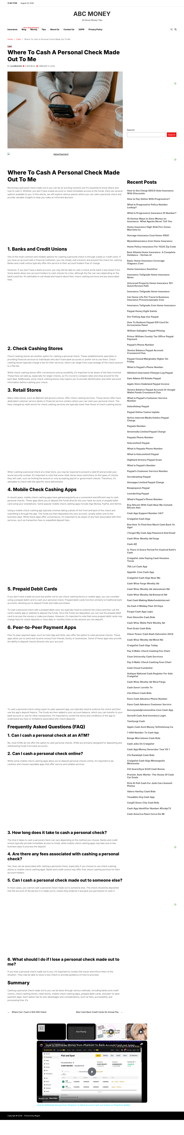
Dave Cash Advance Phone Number (147, 698)
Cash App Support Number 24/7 (145, 513)
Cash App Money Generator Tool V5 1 (148, 749)
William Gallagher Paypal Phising (146, 330)
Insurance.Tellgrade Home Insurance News (148, 276)
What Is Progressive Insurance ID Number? (151, 213)
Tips (44, 29)
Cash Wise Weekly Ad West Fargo (146, 682)
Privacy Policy (95, 29)
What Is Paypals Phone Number (145, 448)
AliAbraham (16, 66)
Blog (24, 29)
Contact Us (69, 29)
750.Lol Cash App (137, 566)
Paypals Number (136, 426)
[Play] (111, 1032)
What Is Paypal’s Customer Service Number (147, 399)
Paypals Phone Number (140, 437)
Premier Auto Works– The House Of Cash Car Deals (150, 776)
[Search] (176, 29)
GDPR (81, 29)
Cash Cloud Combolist (140, 668)
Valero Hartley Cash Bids (141, 791)
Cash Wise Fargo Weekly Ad (143, 583)
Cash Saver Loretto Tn (140, 687)
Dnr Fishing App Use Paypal (143, 316)
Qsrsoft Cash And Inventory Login (146, 715)
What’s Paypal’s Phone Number (145, 499)
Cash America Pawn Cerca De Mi (146, 814)
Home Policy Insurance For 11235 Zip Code (151, 246)
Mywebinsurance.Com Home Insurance (149, 241)
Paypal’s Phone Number (140, 344)
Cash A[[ (132, 544)
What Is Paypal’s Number (141, 465)
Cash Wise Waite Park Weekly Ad (146, 623)
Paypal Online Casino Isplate (143, 412)
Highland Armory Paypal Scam (144, 459)
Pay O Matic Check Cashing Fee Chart (148, 651)
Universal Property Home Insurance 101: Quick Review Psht (150, 284)
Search (131, 130)
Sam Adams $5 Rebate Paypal (144, 378)
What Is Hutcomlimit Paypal (143, 454)
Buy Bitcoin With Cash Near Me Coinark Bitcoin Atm (149, 506)
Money (33, 29)
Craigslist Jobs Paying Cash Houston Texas (148, 559)
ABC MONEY (92, 14)
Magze (37, 1116)
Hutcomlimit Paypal (138, 443)
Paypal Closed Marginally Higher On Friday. (147, 360)
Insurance (12, 29)
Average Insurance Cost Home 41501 (148, 235)
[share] (141, 1044)
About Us (54, 29)
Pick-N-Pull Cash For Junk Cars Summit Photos (149, 784)
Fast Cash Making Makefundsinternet (148, 600)
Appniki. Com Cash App (140, 572)
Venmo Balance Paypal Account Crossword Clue (145, 351)
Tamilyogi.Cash (136, 721)
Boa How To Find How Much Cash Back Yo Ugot (151, 526)
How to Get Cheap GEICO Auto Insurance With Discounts (150, 192)
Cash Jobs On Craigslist (140, 743)
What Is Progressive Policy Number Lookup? (147, 206)
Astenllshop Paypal (138, 406)
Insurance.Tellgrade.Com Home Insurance (151, 305)
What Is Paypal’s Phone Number (145, 367)
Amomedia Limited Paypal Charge (146, 431)
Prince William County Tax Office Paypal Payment (150, 338)
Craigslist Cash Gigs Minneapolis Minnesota (146, 762)
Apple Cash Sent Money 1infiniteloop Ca (150, 727)
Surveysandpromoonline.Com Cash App (150, 710)
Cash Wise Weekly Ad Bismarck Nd (147, 594)
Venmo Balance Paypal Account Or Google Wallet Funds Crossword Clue (151, 391)
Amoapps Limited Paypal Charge (145, 482)
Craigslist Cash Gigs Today (142, 645)
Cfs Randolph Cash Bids (140, 755)
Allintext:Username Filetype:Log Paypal (150, 372)
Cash (9, 46)
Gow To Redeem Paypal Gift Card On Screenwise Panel (147, 323)
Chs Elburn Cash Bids (139, 693)
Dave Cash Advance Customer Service (149, 704)
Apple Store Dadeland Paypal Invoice (148, 384)
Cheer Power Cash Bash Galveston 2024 (150, 634)
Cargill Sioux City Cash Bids (143, 802)
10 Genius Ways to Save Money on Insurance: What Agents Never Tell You (149, 220)
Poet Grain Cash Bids (139, 628)
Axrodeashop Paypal (139, 476)
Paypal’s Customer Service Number (147, 471)
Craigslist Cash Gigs (138, 519)
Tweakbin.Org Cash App (141, 797)
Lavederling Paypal (138, 493)
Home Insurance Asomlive (142, 269)
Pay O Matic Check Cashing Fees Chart (149, 662)
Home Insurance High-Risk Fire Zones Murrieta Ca (149, 228)
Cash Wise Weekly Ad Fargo (143, 538)
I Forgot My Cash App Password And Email (151, 533)
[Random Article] (171, 29)
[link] (41, 1045)
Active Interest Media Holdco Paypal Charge (148, 419)
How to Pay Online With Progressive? (148, 199)
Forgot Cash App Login (140, 611)
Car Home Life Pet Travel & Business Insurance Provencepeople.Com (148, 298)
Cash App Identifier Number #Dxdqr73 (149, 808)
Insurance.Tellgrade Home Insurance (148, 291)
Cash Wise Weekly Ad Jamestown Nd (148, 589)
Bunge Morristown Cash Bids (143, 738)
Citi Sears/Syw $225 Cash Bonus (146, 769)
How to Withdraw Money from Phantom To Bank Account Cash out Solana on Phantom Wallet (91, 1045)
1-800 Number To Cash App (143, 732)
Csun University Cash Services (145, 656)
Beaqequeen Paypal (138, 488)
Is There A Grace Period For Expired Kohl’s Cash (151, 551)
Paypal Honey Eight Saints (142, 311)
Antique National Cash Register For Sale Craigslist (150, 675)
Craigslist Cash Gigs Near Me (143, 578)
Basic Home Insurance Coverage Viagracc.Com (146, 262)
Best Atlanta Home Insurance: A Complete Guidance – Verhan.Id (151, 253)
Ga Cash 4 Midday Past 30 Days (145, 606)
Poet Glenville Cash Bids (141, 617)
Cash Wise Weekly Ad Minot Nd (145, 639)
